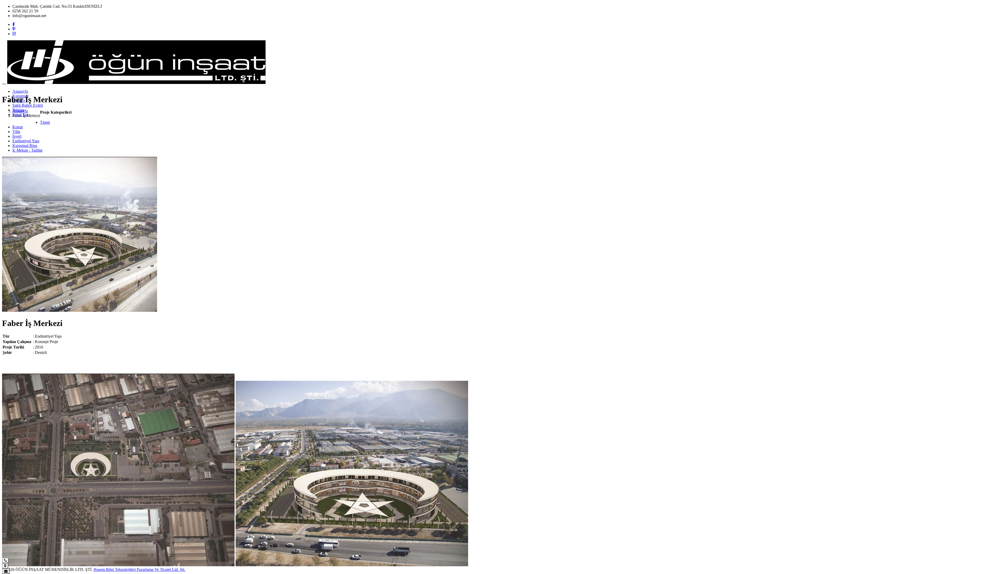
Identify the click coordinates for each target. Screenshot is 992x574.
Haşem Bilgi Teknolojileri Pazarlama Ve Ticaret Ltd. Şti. (139, 569)
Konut (17, 127)
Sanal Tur (20, 114)
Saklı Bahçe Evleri (27, 105)
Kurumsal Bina (24, 145)
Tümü (45, 122)
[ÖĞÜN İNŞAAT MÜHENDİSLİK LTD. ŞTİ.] (136, 82)
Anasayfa (20, 91)
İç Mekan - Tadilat (27, 150)
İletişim (18, 110)
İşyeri (16, 136)
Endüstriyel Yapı (25, 141)
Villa (16, 131)
